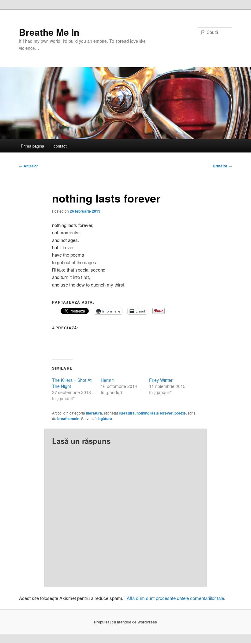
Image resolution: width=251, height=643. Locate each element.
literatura (94, 413)
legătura (105, 418)
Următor (222, 166)
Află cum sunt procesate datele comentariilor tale (175, 598)
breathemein (68, 418)
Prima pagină (32, 146)
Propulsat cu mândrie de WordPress (125, 622)
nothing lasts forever (155, 413)
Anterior (28, 166)
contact (60, 146)
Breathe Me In (49, 31)
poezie (180, 413)
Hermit (107, 380)
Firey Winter (161, 380)
